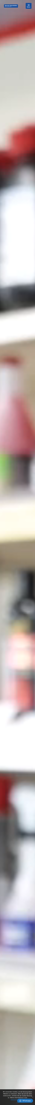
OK (17, 1102)
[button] (25, 1101)
